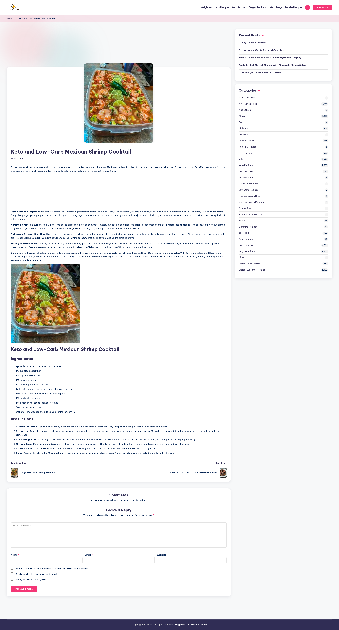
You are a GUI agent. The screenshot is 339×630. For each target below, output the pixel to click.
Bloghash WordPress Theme (191, 624)
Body (241, 122)
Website (161, 554)
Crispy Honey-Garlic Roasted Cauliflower (263, 50)
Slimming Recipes (248, 226)
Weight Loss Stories (249, 263)
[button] (322, 7)
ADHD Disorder (247, 97)
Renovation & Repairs (250, 214)
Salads (242, 220)
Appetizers (245, 109)
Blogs (242, 116)
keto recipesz (246, 171)
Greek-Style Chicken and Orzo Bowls (260, 72)
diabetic (243, 128)
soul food (244, 232)
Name (15, 554)
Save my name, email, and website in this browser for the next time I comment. (52, 568)
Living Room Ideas (248, 183)
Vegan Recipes (247, 251)
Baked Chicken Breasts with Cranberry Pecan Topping (270, 57)
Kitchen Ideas (246, 177)
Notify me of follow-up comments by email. (36, 574)
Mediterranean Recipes (251, 202)
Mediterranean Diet (249, 195)
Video (242, 257)
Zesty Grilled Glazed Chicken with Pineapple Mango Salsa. (272, 65)
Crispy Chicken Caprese (252, 42)
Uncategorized (247, 245)
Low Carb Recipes (248, 189)
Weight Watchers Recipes (253, 269)
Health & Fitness (247, 146)
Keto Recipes (246, 165)
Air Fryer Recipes (248, 103)
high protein (245, 153)
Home (9, 19)
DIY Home (244, 134)
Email (89, 554)
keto (241, 159)
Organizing (245, 208)
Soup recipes (246, 239)
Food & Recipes (247, 140)
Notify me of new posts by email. (31, 579)
